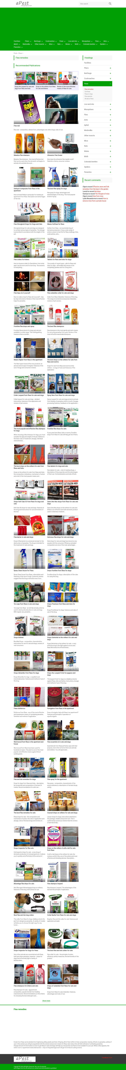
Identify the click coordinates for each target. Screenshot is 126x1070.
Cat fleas (87, 91)
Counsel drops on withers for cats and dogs (62, 813)
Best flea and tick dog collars (24, 915)
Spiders (103, 44)
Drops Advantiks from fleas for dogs (26, 673)
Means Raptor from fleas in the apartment (28, 360)
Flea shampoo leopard (55, 884)
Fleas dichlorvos (19, 708)
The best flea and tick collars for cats (60, 950)
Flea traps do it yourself (22, 293)
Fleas (61, 41)
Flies (97, 41)
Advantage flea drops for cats (24, 884)
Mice (50, 44)
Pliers (27, 41)
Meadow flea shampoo (22, 155)
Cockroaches (50, 41)
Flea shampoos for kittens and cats (26, 986)
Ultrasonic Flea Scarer (54, 155)
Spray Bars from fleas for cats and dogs (61, 395)
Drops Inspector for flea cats (24, 848)
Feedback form (107, 1058)
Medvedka (26, 44)
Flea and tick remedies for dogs (25, 779)
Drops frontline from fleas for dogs (59, 570)
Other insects (39, 44)
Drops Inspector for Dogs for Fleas (26, 950)
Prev (15, 78)
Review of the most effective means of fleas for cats (66, 87)
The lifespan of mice (102, 194)
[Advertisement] (63, 24)
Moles (67, 44)
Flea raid (17, 126)
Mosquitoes (86, 41)
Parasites (17, 47)
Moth (76, 44)
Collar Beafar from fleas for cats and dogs (61, 915)
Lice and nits (72, 41)
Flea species (88, 96)
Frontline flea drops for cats (56, 429)
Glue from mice (98, 196)
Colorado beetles (89, 44)
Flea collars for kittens (21, 259)
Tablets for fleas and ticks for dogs (59, 259)
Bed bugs (37, 41)
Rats (59, 44)
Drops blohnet (19, 637)
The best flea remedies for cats (25, 813)
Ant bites (97, 191)
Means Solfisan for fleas (55, 224)
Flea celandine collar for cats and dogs (60, 293)
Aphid (16, 44)
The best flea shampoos (55, 326)
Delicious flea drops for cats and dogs (60, 537)
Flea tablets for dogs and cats (57, 466)
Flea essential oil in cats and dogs (59, 742)
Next (77, 78)
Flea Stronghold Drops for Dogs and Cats (28, 224)
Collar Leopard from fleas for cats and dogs (29, 395)
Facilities (17, 41)
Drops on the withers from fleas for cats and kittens (46, 87)
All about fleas (89, 98)
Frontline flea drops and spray (24, 326)
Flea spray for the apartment (57, 779)
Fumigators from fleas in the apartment (60, 708)
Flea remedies (21, 81)
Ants (105, 41)
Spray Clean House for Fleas (23, 570)
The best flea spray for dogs (57, 189)
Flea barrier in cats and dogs (23, 537)
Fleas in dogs (89, 94)
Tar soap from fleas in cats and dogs (26, 604)
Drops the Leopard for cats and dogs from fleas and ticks (24, 87)
